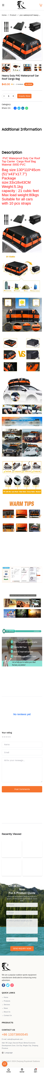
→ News (5, 1008)
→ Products (6, 1001)
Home (4, 15)
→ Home (5, 997)
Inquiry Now (24, 96)
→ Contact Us (7, 1015)
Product (13, 15)
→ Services (6, 1004)
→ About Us (6, 1012)
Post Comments (22, 789)
